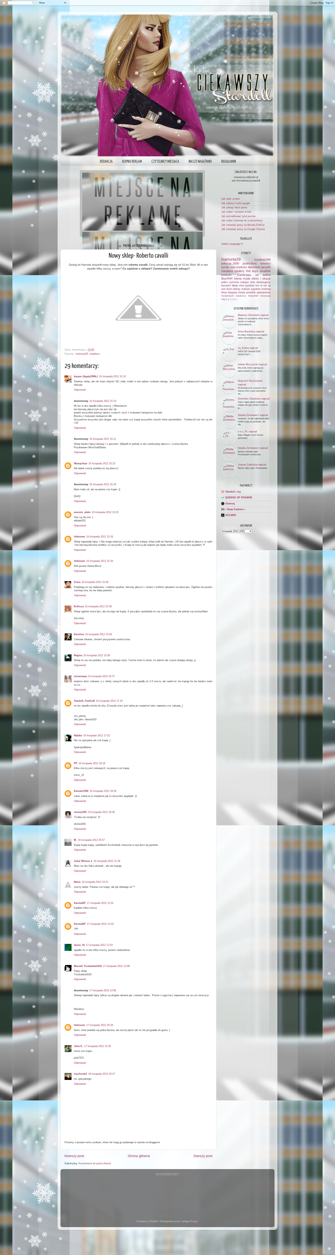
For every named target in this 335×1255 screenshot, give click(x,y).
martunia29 (81, 353)
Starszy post (202, 1156)
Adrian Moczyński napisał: (253, 364)
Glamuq (230, 503)
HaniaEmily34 (227, 296)
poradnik (265, 271)
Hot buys (252, 271)
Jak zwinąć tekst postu (234, 207)
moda (246, 278)
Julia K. (78, 1046)
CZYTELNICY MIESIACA (165, 161)
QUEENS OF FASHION (238, 497)
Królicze (79, 606)
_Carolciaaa (243, 274)
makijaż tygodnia (251, 289)
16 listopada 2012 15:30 (95, 582)
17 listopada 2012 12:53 (99, 945)
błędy (235, 285)
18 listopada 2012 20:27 (101, 1074)
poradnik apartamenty (258, 292)
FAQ (223, 299)
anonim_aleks (82, 512)
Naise (77, 882)
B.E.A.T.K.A (231, 299)
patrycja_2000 (230, 263)
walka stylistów (230, 282)
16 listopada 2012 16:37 (101, 676)
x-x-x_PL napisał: (247, 431)
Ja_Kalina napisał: (248, 347)
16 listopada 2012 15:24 (102, 484)
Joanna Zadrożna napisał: (252, 464)
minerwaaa (80, 676)
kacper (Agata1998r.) (86, 376)
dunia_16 (79, 945)
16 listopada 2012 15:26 (99, 536)
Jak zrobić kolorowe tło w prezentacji (241, 220)
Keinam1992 (81, 791)
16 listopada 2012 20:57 (91, 840)
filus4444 (226, 278)
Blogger (194, 1221)
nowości (265, 263)
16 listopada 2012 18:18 (92, 763)
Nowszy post (74, 1156)
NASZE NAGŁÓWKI (200, 161)
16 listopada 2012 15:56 (98, 634)
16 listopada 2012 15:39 (98, 606)
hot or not (261, 285)
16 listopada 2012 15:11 (102, 439)
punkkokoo (250, 263)
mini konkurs (238, 267)
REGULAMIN (228, 161)
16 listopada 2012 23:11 (95, 882)
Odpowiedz (80, 389)
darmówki (254, 267)
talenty (236, 289)
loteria (238, 278)
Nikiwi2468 (253, 296)
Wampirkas (80, 463)
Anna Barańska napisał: (251, 331)
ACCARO (230, 515)
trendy (241, 292)
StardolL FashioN (84, 701)
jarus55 (266, 267)
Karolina (79, 634)
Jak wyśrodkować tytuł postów (238, 216)
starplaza (94, 353)
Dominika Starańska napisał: (254, 398)
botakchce (241, 296)
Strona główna (139, 1156)
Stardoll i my (233, 491)
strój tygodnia (246, 285)
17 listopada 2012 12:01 (100, 903)
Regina (78, 655)
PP (75, 763)
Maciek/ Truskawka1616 (88, 966)
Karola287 (80, 903)
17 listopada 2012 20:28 (99, 1025)
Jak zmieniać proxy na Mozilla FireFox (243, 225)
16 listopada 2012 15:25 (105, 512)
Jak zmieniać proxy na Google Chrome (243, 229)
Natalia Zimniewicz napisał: (253, 415)
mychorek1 (80, 1074)
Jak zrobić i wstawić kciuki (236, 211)
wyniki (225, 267)
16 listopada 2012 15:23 (101, 463)
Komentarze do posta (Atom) (95, 1163)
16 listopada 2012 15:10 (112, 376)
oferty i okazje (261, 278)
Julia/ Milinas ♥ (83, 861)
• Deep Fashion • (235, 509)
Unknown (79, 536)
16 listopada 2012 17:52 (96, 735)
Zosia (77, 582)
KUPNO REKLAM (132, 161)
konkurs (226, 274)
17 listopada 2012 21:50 (97, 1046)
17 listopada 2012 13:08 (116, 966)
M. (75, 840)
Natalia (78, 735)
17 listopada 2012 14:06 (102, 990)
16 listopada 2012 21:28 (106, 861)
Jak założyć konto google (235, 203)
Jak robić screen (230, 199)
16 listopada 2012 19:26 (103, 791)
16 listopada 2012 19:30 (101, 812)
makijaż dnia (247, 282)
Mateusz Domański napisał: (253, 315)
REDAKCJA (106, 161)
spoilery (239, 271)
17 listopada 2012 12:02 (100, 924)
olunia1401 (80, 812)
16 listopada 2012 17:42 (109, 701)
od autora (263, 274)
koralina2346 (263, 259)
